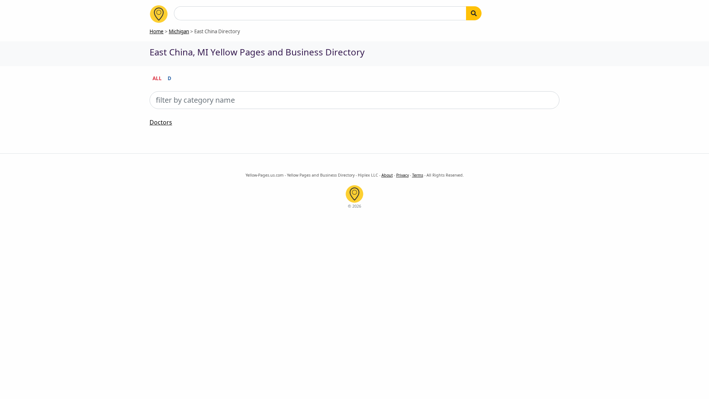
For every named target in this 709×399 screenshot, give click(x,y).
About (387, 175)
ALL (157, 78)
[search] (474, 13)
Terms (417, 175)
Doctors (161, 122)
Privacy (402, 175)
